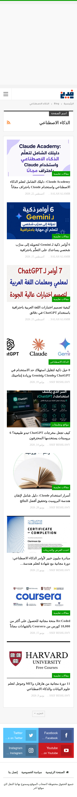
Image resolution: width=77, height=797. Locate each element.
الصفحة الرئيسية (55, 772)
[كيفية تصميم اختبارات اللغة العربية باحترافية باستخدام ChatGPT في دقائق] (38, 283)
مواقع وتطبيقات (60, 424)
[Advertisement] (38, 44)
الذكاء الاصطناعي (59, 361)
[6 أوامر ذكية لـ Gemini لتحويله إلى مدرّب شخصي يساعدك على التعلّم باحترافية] (38, 220)
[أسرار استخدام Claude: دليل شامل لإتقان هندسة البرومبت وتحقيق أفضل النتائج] (38, 471)
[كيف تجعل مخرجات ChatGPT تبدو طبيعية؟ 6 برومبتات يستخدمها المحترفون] (38, 408)
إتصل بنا (13, 772)
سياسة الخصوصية (31, 772)
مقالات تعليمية (61, 173)
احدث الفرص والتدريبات (56, 550)
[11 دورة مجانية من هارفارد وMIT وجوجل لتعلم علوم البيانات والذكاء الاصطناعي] (38, 659)
